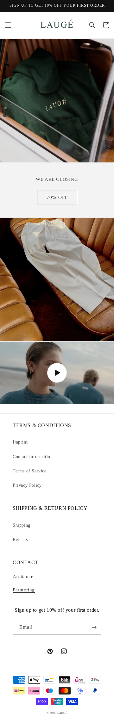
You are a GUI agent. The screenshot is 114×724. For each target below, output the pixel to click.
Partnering (24, 589)
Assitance (23, 576)
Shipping (21, 525)
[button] (8, 25)
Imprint (20, 442)
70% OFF (57, 197)
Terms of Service (30, 471)
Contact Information (33, 456)
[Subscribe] (94, 627)
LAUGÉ (62, 713)
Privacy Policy (27, 485)
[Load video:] (57, 373)
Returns (20, 539)
